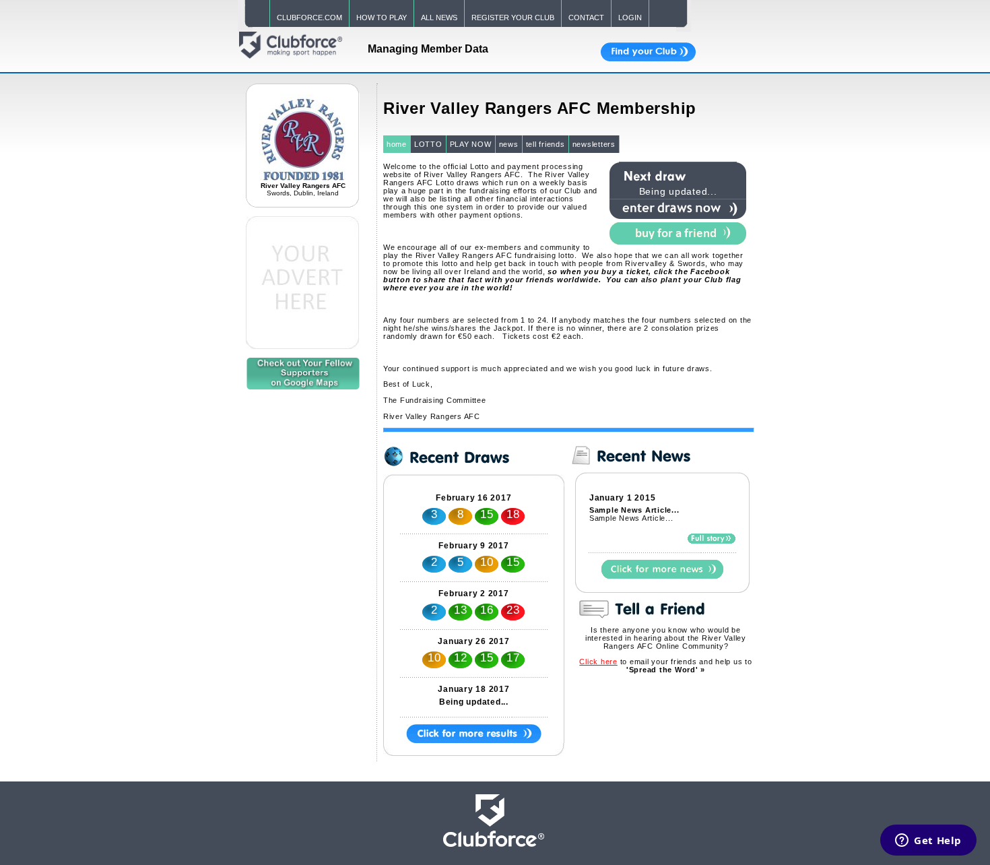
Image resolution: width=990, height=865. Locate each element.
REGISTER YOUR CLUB (512, 17)
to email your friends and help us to (665, 666)
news (509, 144)
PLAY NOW (471, 144)
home (397, 144)
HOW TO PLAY (381, 17)
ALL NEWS (439, 17)
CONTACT (586, 17)
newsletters (594, 144)
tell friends (545, 144)
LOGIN (630, 17)
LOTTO (428, 144)
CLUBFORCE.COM (309, 17)
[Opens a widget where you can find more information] (928, 841)
